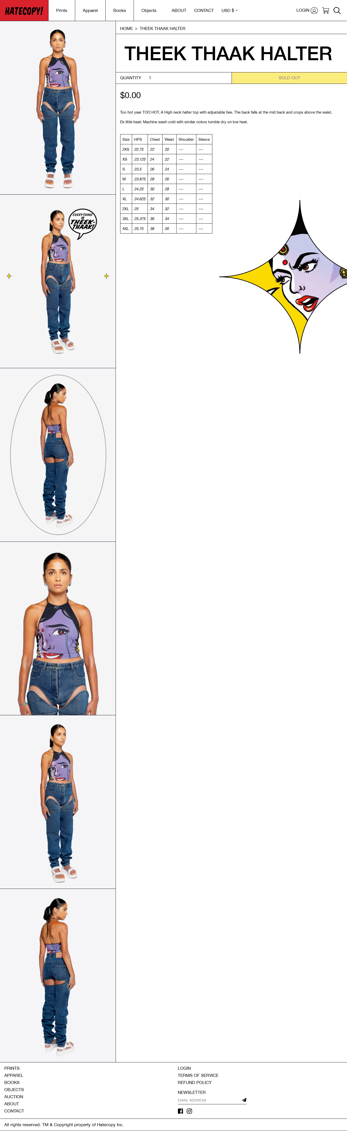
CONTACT (204, 10)
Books (119, 10)
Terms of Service (198, 1075)
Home (126, 28)
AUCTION (13, 1096)
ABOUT (179, 10)
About (11, 1103)
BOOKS (12, 1082)
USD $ (228, 10)
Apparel (90, 10)
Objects (148, 10)
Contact (14, 1110)
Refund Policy (195, 1082)
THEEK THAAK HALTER (162, 28)
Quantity (130, 77)
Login (184, 1068)
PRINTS (12, 1068)
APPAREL (13, 1075)
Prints (61, 10)
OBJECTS (14, 1089)
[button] (325, 10)
